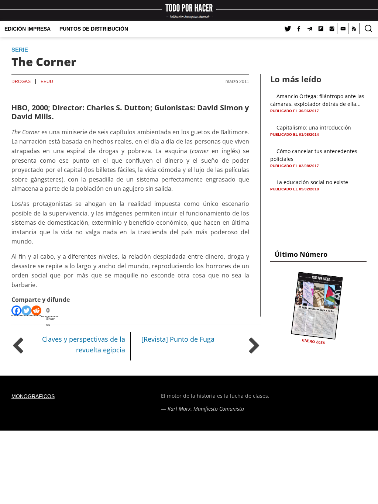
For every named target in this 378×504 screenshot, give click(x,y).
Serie (19, 49)
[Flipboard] (320, 28)
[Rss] (354, 28)
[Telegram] (309, 28)
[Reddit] (36, 310)
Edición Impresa (27, 29)
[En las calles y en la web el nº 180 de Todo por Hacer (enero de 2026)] (317, 305)
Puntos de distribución (93, 29)
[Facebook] (298, 28)
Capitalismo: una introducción (313, 127)
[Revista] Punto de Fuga (177, 339)
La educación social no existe (312, 182)
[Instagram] (331, 28)
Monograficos (33, 396)
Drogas (21, 81)
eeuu (47, 81)
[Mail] (342, 28)
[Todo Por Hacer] (189, 10)
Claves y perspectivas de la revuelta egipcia (83, 344)
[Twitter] (287, 28)
